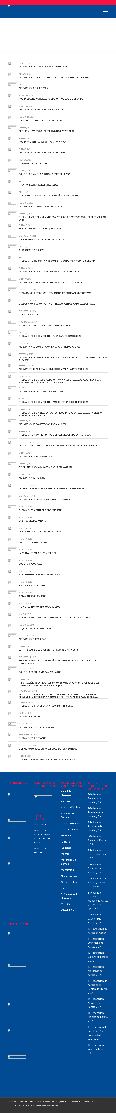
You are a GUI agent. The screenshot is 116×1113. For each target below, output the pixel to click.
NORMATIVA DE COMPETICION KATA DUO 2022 (43, 424)
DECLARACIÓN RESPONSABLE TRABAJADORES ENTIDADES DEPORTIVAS (55, 293)
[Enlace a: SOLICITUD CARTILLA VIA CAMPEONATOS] (12, 671)
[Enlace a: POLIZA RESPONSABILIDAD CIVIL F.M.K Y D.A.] (12, 108)
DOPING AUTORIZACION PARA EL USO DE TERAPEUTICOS (48, 748)
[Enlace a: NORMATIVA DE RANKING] (12, 477)
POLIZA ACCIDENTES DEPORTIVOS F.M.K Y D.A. (42, 141)
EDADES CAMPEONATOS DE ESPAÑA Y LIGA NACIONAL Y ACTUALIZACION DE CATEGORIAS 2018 (58, 662)
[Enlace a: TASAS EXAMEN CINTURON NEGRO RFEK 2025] (12, 238)
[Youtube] (101, 1109)
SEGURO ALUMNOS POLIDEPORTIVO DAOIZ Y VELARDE (46, 131)
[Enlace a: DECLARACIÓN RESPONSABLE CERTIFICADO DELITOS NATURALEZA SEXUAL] (12, 303)
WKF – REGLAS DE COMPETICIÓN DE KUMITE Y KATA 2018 (48, 649)
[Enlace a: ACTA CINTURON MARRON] (12, 595)
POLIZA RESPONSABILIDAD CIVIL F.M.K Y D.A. (41, 109)
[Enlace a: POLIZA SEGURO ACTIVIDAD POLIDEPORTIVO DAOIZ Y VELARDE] (12, 98)
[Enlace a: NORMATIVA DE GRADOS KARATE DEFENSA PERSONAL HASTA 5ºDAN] (12, 76)
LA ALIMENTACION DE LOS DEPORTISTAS (40, 531)
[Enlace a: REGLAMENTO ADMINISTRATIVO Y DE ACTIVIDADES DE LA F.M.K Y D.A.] (12, 434)
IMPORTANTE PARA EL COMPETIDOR (37, 553)
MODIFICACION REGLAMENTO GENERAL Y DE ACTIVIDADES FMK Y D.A (54, 617)
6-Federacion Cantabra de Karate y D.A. (95, 868)
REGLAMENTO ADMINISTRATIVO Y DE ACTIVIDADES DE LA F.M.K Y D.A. (55, 434)
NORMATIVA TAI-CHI (29, 716)
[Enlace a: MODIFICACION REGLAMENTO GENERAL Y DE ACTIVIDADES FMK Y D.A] (12, 616)
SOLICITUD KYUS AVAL (30, 563)
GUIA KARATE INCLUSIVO (31, 250)
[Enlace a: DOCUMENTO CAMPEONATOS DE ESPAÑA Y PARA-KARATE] (12, 194)
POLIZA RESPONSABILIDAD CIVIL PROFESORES (42, 152)
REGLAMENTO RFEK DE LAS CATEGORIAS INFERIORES (46, 705)
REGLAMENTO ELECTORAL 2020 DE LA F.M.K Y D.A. (44, 325)
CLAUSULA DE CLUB (29, 314)
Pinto (64, 888)
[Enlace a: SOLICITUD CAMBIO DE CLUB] (12, 541)
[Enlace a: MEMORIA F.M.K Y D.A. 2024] (12, 162)
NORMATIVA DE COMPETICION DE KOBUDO (41, 206)
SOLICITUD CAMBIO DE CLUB (33, 542)
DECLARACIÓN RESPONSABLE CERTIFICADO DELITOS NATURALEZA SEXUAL (57, 303)
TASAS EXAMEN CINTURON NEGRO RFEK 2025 (42, 239)
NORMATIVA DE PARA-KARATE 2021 (37, 456)
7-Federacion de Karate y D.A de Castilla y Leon (97, 882)
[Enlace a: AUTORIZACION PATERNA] (12, 584)
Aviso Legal (28, 1102)
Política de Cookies (15, 1102)
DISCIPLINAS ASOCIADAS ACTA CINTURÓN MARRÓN (45, 467)
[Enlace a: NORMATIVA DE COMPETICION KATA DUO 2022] (12, 423)
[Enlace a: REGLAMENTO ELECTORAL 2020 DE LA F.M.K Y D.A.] (12, 324)
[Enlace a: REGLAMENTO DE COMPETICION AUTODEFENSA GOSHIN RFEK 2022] (12, 401)
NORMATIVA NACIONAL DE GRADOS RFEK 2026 (43, 66)
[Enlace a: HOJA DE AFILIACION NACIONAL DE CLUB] (12, 606)
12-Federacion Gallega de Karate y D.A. (98, 956)
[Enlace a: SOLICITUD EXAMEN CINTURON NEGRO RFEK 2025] (12, 173)
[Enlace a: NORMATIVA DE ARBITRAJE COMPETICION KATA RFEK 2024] (12, 270)
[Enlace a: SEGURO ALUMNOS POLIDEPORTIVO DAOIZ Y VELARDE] (12, 130)
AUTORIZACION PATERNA (32, 585)
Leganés (66, 847)
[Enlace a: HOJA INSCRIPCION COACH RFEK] (12, 627)
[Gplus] (97, 1109)
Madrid (65, 853)
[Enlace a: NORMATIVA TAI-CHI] (12, 715)
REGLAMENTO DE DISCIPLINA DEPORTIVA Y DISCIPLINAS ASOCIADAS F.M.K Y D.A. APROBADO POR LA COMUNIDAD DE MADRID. (60, 381)
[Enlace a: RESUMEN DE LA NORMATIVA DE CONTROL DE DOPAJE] (12, 758)
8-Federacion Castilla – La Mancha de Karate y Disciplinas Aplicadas (98, 900)
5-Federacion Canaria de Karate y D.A (98, 854)
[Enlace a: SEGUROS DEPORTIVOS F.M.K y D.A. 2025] (12, 227)
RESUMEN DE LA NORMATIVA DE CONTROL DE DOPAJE (47, 759)
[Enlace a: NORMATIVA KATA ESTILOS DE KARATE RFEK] (12, 390)
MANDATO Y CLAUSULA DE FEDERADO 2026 (41, 120)
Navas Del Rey (69, 882)
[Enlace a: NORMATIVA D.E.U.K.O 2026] (12, 87)
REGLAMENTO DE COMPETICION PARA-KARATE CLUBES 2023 (50, 336)
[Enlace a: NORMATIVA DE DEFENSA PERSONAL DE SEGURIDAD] (12, 498)
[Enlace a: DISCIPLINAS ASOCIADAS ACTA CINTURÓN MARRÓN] (12, 466)
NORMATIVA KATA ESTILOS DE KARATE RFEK (42, 391)
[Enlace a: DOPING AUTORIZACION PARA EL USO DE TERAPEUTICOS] (12, 747)
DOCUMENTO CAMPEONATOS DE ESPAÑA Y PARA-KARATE (49, 195)
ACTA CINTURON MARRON (33, 596)
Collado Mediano (70, 823)
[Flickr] (106, 1109)
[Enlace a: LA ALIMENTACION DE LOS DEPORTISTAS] (12, 530)
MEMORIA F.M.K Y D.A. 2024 (33, 163)
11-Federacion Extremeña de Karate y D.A (96, 942)
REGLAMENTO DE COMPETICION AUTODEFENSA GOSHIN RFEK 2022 (53, 402)
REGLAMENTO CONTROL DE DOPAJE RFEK (40, 510)
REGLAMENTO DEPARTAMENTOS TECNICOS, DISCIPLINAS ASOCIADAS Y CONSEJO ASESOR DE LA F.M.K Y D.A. (60, 414)
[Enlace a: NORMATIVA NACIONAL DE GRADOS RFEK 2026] (12, 65)
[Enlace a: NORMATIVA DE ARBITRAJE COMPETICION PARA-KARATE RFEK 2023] (12, 368)
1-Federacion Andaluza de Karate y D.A (95, 798)
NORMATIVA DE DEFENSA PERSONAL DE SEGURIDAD (45, 499)
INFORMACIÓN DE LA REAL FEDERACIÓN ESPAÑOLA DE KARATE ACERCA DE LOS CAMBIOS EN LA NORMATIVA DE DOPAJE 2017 (59, 684)
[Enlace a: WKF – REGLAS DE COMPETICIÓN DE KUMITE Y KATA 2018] (12, 649)
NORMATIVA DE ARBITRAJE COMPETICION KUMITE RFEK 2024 (50, 282)
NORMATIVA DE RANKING (32, 477)
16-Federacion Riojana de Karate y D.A (98, 1017)
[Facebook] (92, 1109)
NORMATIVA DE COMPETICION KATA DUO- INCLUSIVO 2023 (49, 346)
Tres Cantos (68, 904)
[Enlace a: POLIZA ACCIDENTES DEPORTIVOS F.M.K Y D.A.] (12, 141)
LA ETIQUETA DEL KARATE (32, 520)
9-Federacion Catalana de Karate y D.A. (95, 918)
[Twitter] (88, 1109)
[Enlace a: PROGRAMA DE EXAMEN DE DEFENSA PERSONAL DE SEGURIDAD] (12, 487)
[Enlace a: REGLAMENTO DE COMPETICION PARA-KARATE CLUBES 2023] (12, 335)
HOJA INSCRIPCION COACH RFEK (35, 628)
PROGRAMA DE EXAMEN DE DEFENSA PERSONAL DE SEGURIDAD (51, 488)
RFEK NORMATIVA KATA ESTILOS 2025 (38, 184)
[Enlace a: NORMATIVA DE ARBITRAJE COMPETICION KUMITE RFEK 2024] (12, 281)
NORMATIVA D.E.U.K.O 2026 (33, 88)
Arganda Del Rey (70, 807)
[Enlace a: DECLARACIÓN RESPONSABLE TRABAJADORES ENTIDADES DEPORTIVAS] (12, 292)
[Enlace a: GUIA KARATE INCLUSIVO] (12, 249)
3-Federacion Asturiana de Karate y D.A (95, 826)
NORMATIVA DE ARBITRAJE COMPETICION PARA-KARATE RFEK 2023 (53, 369)
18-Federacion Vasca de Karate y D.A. (98, 1049)
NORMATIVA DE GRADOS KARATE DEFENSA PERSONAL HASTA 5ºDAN (54, 77)
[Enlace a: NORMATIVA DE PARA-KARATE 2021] (12, 455)
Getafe (66, 841)
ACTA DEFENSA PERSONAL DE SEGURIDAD (40, 574)
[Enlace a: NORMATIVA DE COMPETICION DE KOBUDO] (12, 205)
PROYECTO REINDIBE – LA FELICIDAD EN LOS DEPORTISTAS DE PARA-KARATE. (58, 445)
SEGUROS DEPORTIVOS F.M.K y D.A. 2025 (40, 228)
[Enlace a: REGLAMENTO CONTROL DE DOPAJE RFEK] (12, 509)
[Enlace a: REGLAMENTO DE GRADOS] (12, 737)
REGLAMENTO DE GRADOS (32, 738)
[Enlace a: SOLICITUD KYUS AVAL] (12, 563)
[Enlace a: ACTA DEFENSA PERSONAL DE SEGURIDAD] (12, 573)
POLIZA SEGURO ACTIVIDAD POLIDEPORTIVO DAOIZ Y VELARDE (51, 98)
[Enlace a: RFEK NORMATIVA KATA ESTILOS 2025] (12, 184)
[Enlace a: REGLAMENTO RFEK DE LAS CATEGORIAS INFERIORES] (12, 704)
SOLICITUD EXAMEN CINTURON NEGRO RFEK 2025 (44, 174)
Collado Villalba (70, 829)
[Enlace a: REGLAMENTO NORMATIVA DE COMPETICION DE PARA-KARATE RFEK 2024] (12, 260)
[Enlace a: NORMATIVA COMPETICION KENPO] (12, 726)
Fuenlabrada (68, 835)
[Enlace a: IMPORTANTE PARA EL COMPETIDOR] (12, 552)
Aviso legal (40, 824)
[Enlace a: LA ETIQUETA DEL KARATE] (12, 520)
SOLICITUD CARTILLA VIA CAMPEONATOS (40, 672)
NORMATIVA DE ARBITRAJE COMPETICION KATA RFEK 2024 (49, 271)
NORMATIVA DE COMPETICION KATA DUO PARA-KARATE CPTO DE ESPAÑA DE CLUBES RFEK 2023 (63, 359)
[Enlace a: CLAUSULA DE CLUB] (12, 313)
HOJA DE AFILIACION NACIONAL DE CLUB (39, 606)
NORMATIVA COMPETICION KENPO (37, 727)
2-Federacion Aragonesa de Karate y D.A (95, 812)
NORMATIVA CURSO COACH (33, 639)
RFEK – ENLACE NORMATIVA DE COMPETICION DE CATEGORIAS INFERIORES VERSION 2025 (62, 218)
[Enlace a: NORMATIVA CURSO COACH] (12, 638)
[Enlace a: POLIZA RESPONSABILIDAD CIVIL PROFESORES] (12, 151)
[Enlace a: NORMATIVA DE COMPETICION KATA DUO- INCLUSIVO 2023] (12, 346)
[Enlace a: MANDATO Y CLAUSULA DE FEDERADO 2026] (12, 119)
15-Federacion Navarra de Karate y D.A (96, 1003)
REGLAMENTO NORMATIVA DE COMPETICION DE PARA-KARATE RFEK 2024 (57, 260)
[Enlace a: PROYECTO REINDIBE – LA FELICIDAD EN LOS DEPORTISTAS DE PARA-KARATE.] (12, 444)
